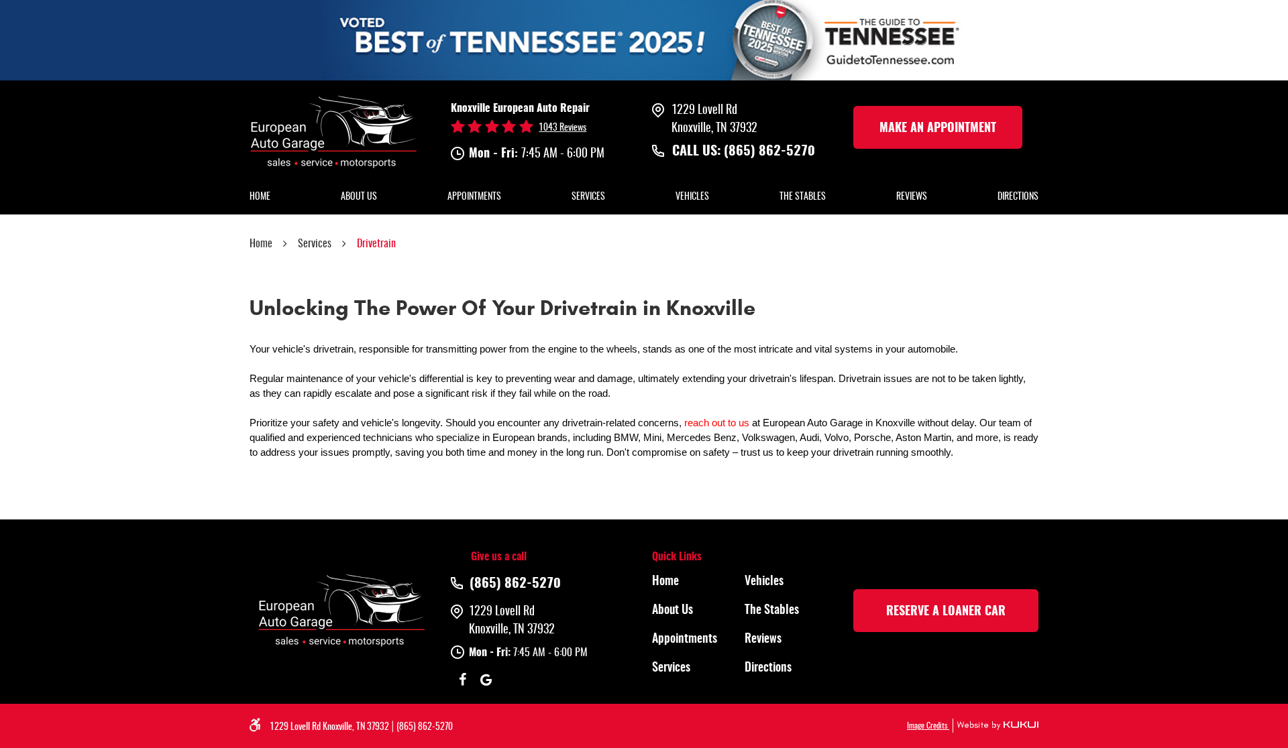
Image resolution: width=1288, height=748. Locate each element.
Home (260, 197)
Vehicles (692, 197)
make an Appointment (937, 129)
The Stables (803, 197)
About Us (359, 197)
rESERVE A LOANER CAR (946, 612)
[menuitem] (260, 197)
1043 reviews (562, 128)
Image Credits (928, 726)
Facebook (462, 679)
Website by (995, 726)
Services (588, 197)
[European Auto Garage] (334, 130)
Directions (1018, 197)
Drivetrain (376, 244)
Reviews (911, 197)
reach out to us (716, 423)
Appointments (474, 197)
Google (486, 679)
